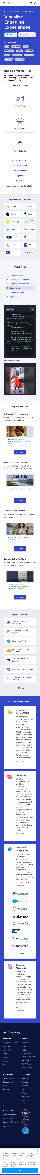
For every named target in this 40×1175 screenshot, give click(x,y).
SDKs (5, 1086)
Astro (30, 214)
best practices (16, 55)
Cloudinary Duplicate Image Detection (21, 679)
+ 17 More (20, 688)
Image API (6, 1046)
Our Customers (27, 1064)
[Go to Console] (35, 3)
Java (13, 245)
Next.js (13, 214)
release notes (19, 59)
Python (31, 237)
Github (17, 361)
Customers (25, 1082)
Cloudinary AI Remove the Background (21, 622)
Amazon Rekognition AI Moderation (20, 650)
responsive (8, 59)
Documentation (8, 1082)
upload (25, 46)
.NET (30, 245)
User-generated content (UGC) (20, 186)
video (7, 46)
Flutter (13, 229)
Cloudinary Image (20, 171)
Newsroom (25, 1096)
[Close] (37, 1150)
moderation (29, 51)
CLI (13, 252)
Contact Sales (8, 1118)
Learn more (20, 455)
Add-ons (6, 1089)
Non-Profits (26, 1060)
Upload (20, 176)
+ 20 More (20, 953)
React (31, 206)
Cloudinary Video (20, 165)
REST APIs (20, 181)
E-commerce (26, 1043)
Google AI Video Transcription (22, 669)
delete (7, 55)
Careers (24, 1093)
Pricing (5, 1061)
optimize (19, 51)
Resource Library (27, 1067)
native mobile (29, 55)
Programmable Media (10, 1043)
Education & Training (10, 1122)
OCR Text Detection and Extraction (21, 660)
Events (24, 1089)
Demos (5, 1057)
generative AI (16, 46)
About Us (25, 1078)
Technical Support (9, 1115)
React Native (31, 222)
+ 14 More (29, 252)
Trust (23, 1104)
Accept (20, 1170)
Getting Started (8, 1078)
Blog (23, 1100)
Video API (6, 1050)
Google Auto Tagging (20, 641)
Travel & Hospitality (29, 1057)
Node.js (13, 206)
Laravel (31, 229)
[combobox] (27, 34)
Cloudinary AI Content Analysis (20, 632)
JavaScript (15, 222)
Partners (25, 1086)
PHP (15, 237)
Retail (24, 1046)
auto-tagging (9, 51)
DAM (5, 1054)
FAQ (4, 1064)
